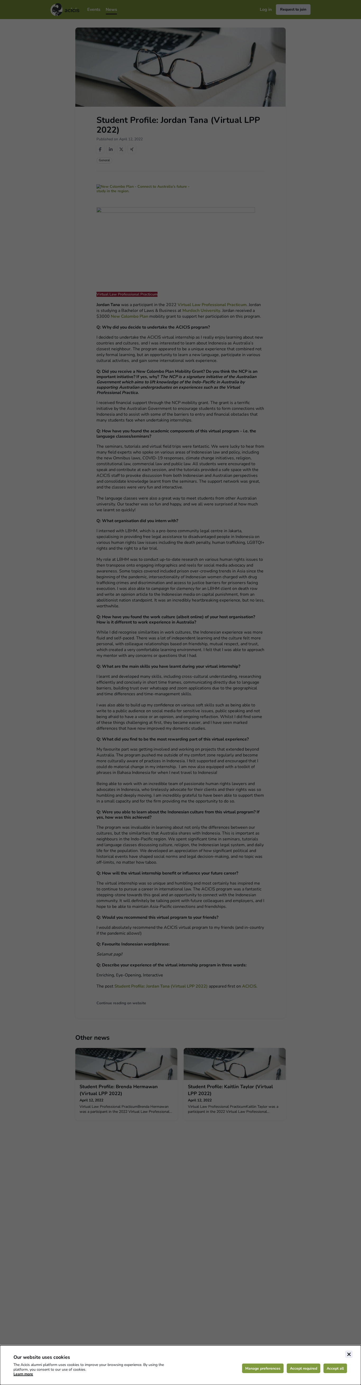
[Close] (349, 1354)
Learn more (23, 1374)
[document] (180, 1365)
